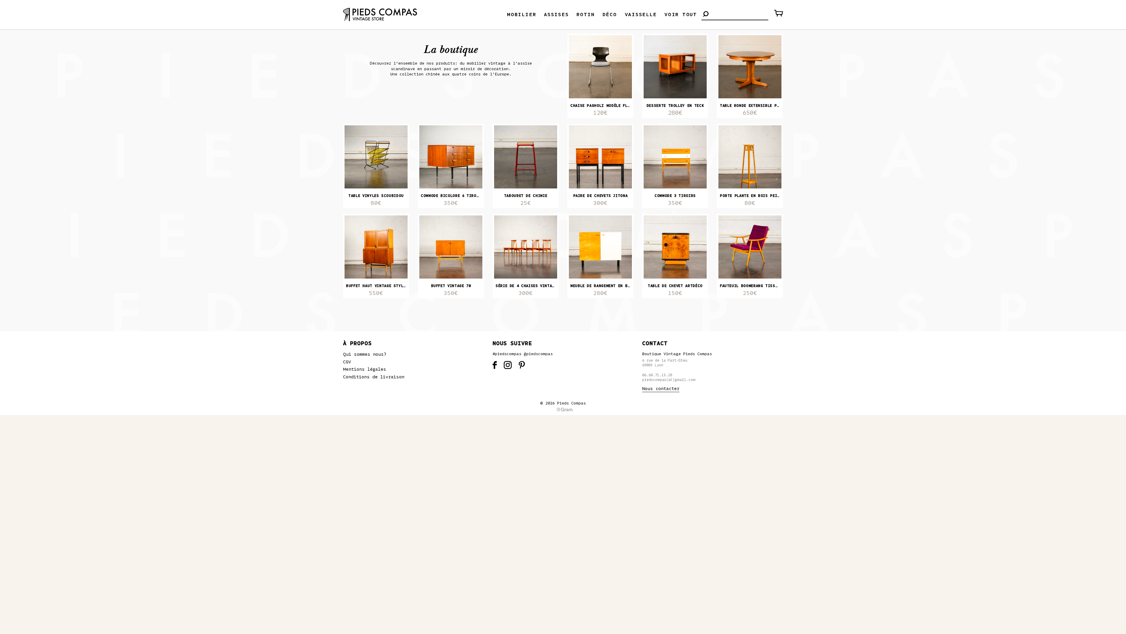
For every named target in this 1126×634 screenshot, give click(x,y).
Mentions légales (364, 369)
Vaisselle (641, 14)
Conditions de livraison (373, 377)
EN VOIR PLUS (563, 313)
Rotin (585, 14)
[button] (705, 14)
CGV (347, 362)
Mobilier (521, 14)
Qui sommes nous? (364, 354)
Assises (556, 14)
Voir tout (680, 14)
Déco (610, 14)
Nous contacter (660, 388)
